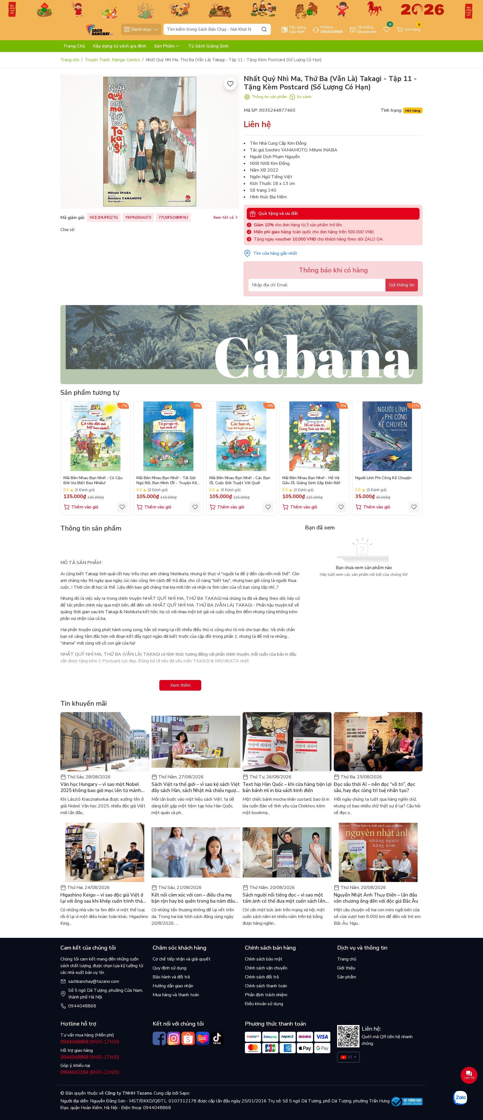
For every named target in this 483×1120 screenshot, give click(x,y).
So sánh (304, 96)
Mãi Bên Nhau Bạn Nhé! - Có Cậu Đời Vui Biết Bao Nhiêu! (92, 480)
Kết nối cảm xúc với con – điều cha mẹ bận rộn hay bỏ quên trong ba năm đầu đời (193, 898)
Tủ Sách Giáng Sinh (208, 46)
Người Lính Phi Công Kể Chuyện (383, 478)
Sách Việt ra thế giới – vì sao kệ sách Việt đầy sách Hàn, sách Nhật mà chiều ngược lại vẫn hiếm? (195, 787)
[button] (414, 458)
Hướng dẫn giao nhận (173, 986)
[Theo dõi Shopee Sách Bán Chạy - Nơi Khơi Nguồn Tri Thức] (188, 1038)
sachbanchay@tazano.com (93, 981)
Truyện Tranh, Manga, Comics (112, 60)
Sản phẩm (346, 977)
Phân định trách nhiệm (266, 995)
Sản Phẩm (164, 46)
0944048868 (82, 1006)
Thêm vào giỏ (84, 507)
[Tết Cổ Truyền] (241, 9)
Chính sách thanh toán (266, 986)
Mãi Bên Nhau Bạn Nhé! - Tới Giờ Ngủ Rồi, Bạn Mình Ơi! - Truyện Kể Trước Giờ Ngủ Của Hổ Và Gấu (166, 480)
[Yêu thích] (230, 83)
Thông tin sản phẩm (269, 96)
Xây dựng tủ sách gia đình (119, 46)
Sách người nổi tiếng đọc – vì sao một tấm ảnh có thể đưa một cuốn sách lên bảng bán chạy (284, 898)
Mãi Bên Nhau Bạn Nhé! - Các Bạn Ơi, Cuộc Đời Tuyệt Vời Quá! (239, 480)
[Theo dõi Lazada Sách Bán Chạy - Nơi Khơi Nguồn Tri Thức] (202, 1038)
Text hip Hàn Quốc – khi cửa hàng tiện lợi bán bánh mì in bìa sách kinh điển (287, 787)
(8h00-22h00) (89, 1072)
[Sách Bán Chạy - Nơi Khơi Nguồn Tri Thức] (89, 29)
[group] (149, 142)
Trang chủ (69, 60)
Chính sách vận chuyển (266, 968)
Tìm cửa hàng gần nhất (275, 253)
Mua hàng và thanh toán (176, 995)
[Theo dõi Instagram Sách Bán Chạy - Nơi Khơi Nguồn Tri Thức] (174, 1038)
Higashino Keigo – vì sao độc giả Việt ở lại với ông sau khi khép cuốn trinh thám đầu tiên (103, 898)
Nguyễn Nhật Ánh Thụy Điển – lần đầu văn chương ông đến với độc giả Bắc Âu (376, 898)
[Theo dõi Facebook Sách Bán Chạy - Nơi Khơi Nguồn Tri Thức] (159, 1038)
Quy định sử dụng (169, 968)
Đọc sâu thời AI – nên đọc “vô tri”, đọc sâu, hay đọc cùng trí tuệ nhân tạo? (374, 787)
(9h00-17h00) (89, 1042)
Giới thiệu (346, 968)
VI (349, 1057)
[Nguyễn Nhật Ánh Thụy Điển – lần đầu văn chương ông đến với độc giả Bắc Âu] (378, 852)
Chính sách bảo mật (263, 959)
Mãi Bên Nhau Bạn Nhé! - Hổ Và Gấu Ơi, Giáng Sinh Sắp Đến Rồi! (311, 480)
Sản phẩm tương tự (89, 392)
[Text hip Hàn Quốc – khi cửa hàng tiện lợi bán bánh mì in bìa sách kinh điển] (287, 741)
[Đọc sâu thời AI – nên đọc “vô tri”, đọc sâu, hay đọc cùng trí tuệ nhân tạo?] (378, 741)
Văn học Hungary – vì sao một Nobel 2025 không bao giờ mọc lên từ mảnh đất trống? (100, 787)
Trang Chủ (74, 46)
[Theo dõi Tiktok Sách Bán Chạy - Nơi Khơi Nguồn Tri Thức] (217, 1038)
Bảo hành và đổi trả (171, 977)
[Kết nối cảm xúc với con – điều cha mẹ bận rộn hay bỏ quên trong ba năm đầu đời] (195, 852)
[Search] (264, 29)
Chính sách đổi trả (262, 977)
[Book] (241, 344)
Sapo (184, 1093)
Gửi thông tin (401, 285)
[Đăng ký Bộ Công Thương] (407, 1101)
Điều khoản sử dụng (264, 1004)
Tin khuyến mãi (83, 703)
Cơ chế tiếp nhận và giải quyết (181, 959)
